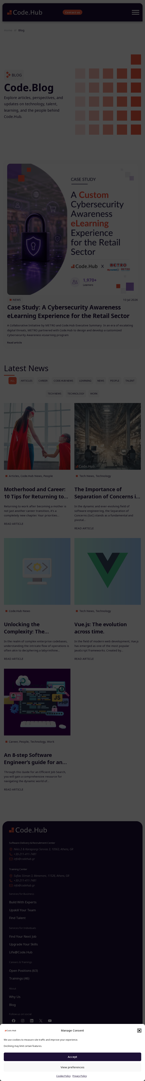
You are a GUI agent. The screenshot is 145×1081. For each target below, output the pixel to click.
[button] (139, 1030)
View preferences (72, 1067)
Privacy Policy (79, 1076)
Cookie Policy (63, 1076)
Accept (72, 1057)
